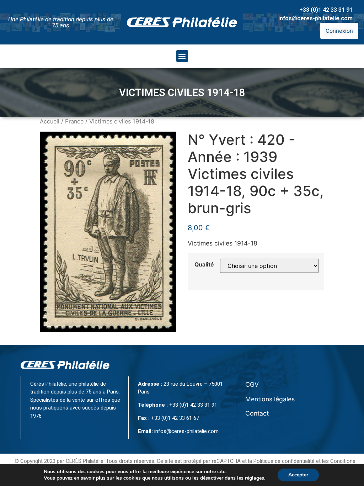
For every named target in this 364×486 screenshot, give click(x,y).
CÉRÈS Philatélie (84, 461)
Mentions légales (270, 399)
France (74, 121)
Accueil (49, 121)
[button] (182, 56)
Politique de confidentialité (284, 461)
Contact (257, 413)
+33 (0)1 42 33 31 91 (326, 9)
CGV (252, 384)
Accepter (298, 474)
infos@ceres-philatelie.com (315, 18)
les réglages (250, 478)
